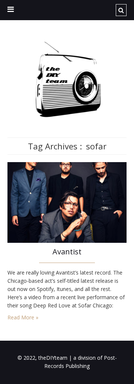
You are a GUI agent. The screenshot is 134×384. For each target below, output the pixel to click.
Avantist (67, 252)
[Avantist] (67, 201)
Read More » (22, 317)
